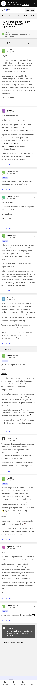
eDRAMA (10, 110)
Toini (8, 298)
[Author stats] (34, 51)
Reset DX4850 (6, 218)
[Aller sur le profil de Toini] (3, 299)
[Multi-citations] (3, 103)
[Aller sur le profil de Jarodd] (3, 34)
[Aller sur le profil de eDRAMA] (3, 111)
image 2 (4, 374)
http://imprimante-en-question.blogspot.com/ (18, 130)
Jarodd (10, 32)
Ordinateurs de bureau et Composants (17, 35)
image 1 (4, 369)
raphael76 (10, 547)
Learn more (4, 4)
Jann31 (9, 197)
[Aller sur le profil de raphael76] (3, 547)
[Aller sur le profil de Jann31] (3, 197)
